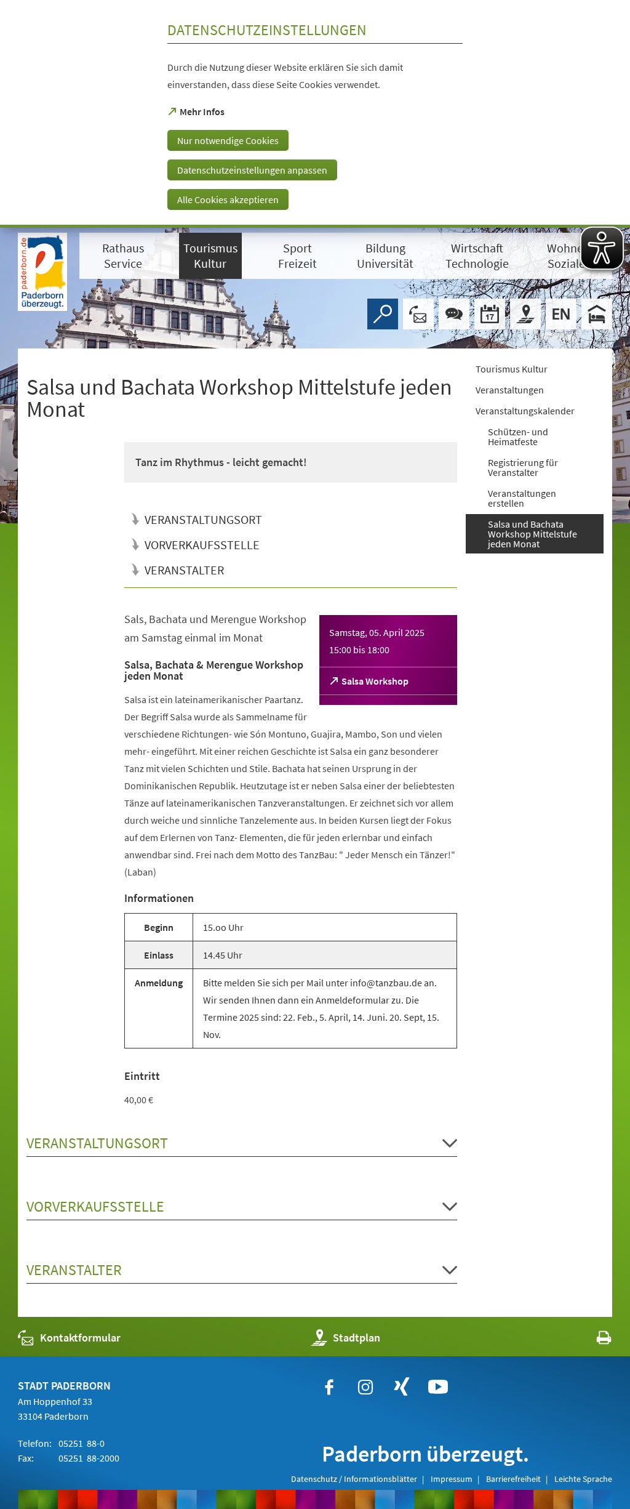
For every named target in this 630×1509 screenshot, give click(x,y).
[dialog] (315, 114)
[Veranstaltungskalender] (489, 314)
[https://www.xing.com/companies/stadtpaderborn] (402, 1387)
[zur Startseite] (42, 272)
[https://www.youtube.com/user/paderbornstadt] (438, 1387)
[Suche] (382, 314)
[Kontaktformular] (418, 314)
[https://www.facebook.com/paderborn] (329, 1387)
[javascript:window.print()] (592, 1340)
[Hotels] (596, 314)
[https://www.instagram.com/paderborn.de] (365, 1387)
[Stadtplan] (525, 314)
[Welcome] (561, 314)
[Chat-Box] (454, 314)
